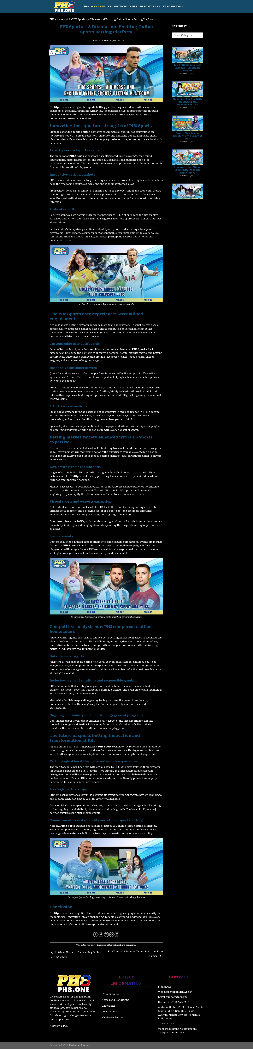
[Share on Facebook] (95, 934)
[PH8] (64, 6)
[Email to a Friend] (106, 934)
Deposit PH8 (149, 6)
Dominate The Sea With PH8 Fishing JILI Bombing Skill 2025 (187, 56)
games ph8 (63, 19)
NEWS (133, 6)
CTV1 (123, 41)
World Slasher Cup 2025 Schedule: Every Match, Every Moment (187, 192)
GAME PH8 (98, 6)
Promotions (117, 6)
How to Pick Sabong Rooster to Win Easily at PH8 (187, 90)
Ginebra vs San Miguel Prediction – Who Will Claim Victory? (187, 124)
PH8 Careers (172, 6)
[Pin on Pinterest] (111, 934)
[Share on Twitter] (101, 934)
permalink (130, 945)
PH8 (86, 6)
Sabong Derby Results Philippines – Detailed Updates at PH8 (187, 158)
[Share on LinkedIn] (116, 934)
